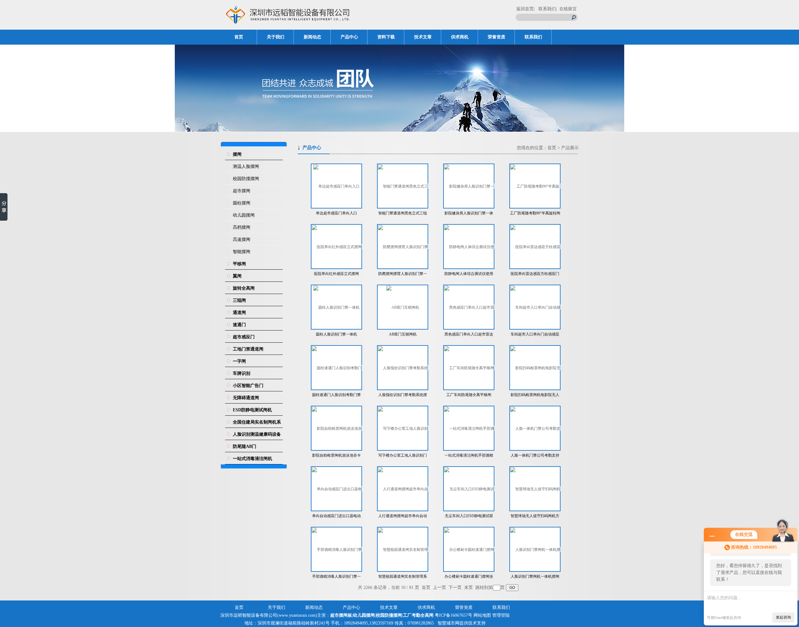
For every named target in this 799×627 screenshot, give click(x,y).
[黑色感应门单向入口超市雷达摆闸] (469, 307)
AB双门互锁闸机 (403, 334)
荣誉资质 (496, 37)
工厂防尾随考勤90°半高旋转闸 (535, 213)
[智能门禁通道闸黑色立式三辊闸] (403, 186)
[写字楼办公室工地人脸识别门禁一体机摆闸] (403, 428)
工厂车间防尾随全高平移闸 (468, 395)
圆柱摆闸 (241, 203)
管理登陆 (501, 615)
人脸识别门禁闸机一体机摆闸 (535, 576)
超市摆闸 (241, 191)
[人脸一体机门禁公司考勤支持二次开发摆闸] (535, 428)
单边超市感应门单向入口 (336, 213)
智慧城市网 (448, 623)
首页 (238, 37)
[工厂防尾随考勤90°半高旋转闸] (535, 186)
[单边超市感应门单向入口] (336, 186)
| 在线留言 (566, 9)
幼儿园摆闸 (244, 215)
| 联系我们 (545, 9)
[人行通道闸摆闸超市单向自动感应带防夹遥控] (403, 488)
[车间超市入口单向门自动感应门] (535, 307)
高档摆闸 (241, 227)
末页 (468, 587)
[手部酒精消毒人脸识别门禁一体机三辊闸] (336, 549)
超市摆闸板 (341, 615)
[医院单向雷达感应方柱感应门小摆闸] (535, 246)
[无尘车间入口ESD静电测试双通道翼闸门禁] (469, 488)
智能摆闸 (241, 251)
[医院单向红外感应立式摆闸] (336, 246)
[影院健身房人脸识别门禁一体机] (469, 186)
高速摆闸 (241, 239)
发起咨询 (783, 617)
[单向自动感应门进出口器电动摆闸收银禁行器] (336, 488)
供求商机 (459, 37)
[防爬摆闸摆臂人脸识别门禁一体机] (403, 246)
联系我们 (533, 37)
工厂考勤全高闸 (418, 615)
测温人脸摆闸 (246, 166)
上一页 (439, 587)
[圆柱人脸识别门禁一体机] (336, 307)
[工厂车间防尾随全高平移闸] (469, 367)
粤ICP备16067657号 (453, 615)
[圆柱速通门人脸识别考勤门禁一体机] (336, 367)
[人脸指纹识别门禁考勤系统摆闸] (403, 367)
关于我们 (275, 37)
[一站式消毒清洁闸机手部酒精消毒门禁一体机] (469, 428)
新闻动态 (312, 37)
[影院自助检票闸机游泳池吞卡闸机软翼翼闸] (336, 428)
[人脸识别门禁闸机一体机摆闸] (535, 549)
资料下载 (386, 37)
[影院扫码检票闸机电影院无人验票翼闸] (535, 367)
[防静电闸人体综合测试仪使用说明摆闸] (469, 246)
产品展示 (570, 147)
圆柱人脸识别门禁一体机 (336, 334)
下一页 (455, 587)
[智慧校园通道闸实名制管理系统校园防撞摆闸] (403, 549)
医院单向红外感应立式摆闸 (336, 274)
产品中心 (349, 37)
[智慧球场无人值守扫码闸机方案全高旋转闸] (535, 488)
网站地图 (482, 615)
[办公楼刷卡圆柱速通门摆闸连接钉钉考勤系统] (469, 549)
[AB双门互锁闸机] (402, 307)
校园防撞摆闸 (246, 178)
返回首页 (525, 9)
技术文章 (423, 37)
